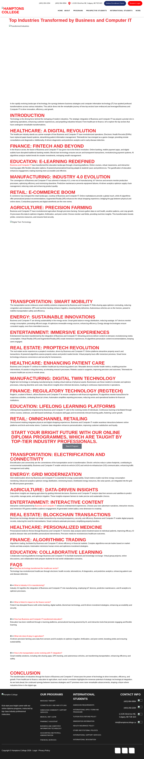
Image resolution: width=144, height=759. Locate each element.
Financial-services (48, 740)
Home (60, 10)
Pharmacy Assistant (49, 721)
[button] (72, 568)
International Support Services (87, 735)
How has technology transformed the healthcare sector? (36, 568)
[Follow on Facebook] (117, 750)
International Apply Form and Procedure (86, 711)
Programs (78, 10)
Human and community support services (53, 711)
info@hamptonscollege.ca (125, 722)
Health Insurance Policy (83, 726)
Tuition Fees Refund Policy (84, 717)
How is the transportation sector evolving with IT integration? (38, 653)
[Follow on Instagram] (125, 750)
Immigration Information (83, 721)
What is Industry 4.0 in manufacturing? (29, 585)
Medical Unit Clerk (48, 717)
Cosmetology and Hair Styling (53, 705)
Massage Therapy (48, 701)
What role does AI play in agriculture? (29, 636)
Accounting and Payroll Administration (50, 734)
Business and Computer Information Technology (51, 727)
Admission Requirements (83, 705)
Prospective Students (96, 10)
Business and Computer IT (20, 165)
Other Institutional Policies (85, 730)
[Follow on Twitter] (132, 750)
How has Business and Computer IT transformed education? (38, 619)
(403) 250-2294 (130, 708)
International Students (121, 10)
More (138, 10)
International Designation (84, 739)
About (67, 10)
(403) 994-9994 (130, 701)
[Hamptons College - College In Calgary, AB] (16, 11)
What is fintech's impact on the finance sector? (32, 602)
